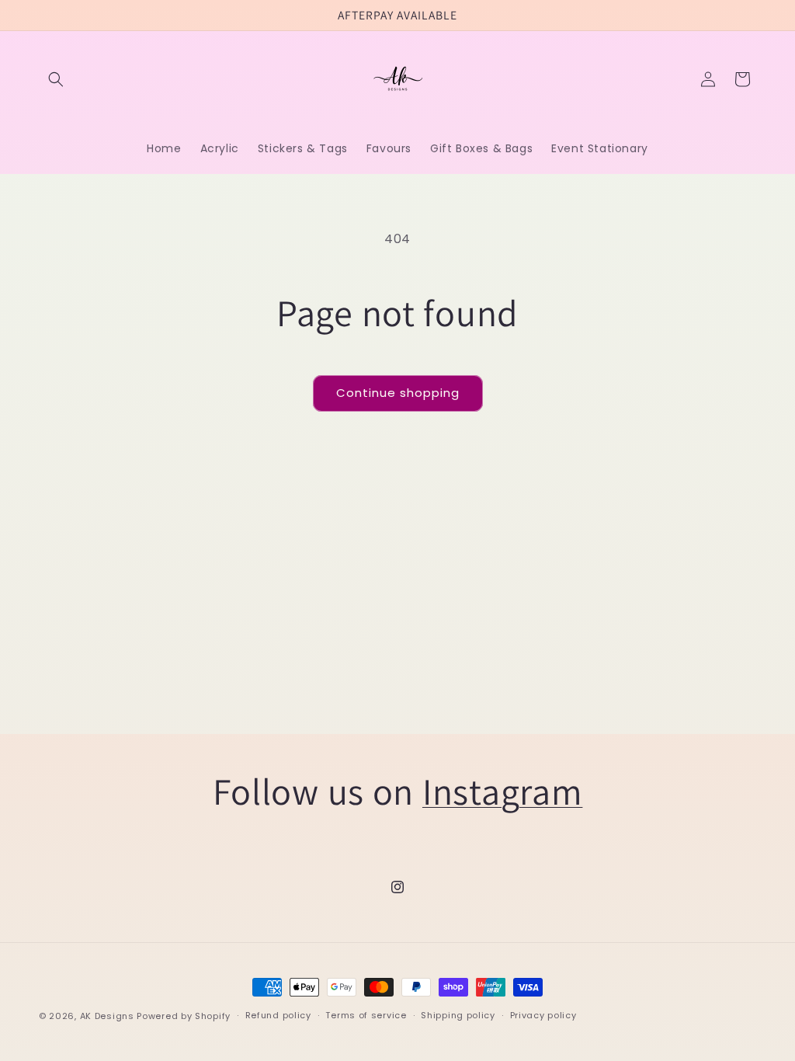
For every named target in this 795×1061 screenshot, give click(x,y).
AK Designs (107, 1016)
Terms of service (365, 1015)
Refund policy (278, 1015)
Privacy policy (543, 1015)
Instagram (502, 791)
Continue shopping (398, 392)
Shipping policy (458, 1015)
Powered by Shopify (184, 1016)
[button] (56, 79)
